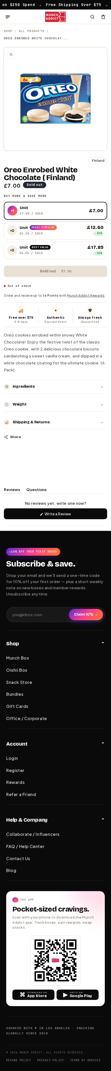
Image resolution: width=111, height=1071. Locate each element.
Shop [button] (12, 643)
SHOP (8, 31)
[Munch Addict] (55, 17)
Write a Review (65, 515)
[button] (55, 386)
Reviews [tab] (12, 490)
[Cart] (103, 17)
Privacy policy (50, 1060)
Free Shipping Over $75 (61, 4)
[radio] (55, 211)
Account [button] (17, 744)
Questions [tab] (36, 490)
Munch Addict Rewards (86, 295)
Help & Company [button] (26, 820)
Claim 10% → (86, 614)
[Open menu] (8, 17)
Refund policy (18, 1060)
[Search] (92, 17)
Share (15, 437)
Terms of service (85, 1060)
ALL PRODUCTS (32, 31)
